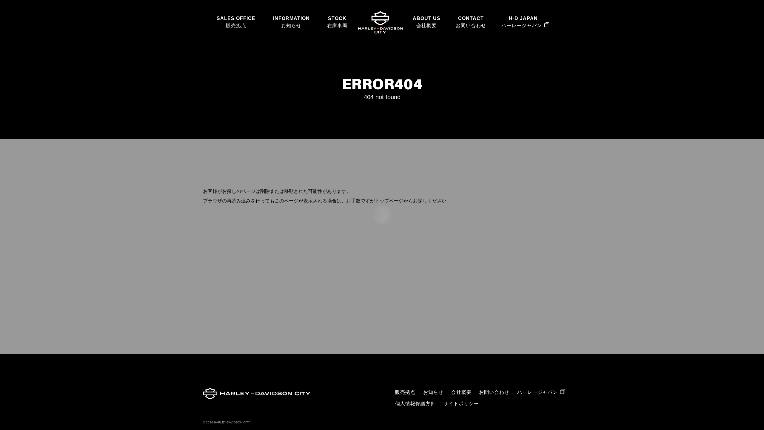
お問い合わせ (471, 25)
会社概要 (426, 25)
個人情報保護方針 (415, 403)
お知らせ (291, 25)
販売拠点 (236, 25)
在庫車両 (337, 25)
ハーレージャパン (521, 25)
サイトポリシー (461, 403)
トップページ (389, 200)
